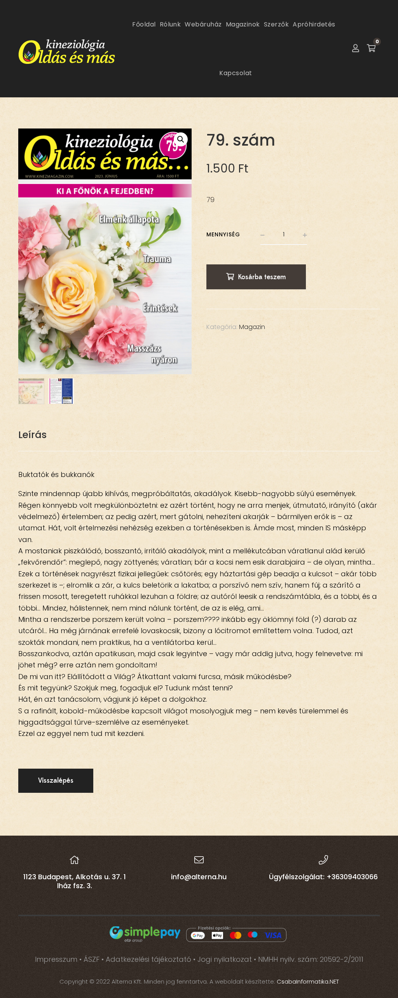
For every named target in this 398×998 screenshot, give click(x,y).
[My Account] (355, 48)
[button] (181, 139)
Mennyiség (223, 234)
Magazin (252, 326)
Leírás (32, 435)
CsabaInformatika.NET (308, 981)
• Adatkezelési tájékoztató (147, 959)
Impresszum (56, 959)
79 (210, 199)
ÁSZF (92, 959)
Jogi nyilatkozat (224, 959)
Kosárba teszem (262, 277)
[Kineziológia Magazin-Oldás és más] (66, 48)
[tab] (32, 435)
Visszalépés (55, 780)
